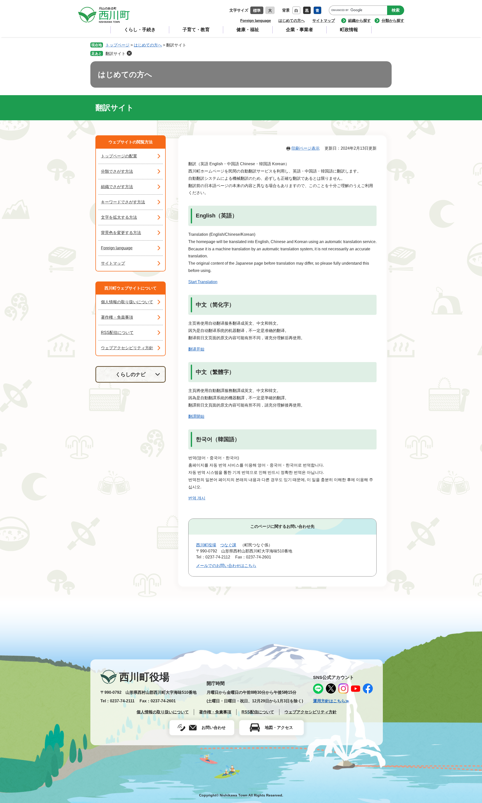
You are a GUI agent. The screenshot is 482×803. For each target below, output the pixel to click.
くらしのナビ (130, 374)
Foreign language (255, 20)
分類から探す (393, 20)
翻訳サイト (115, 53)
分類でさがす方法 (117, 171)
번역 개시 (196, 498)
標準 (257, 10)
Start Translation (202, 282)
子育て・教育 (196, 29)
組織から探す (359, 20)
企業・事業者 (299, 29)
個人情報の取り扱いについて (127, 302)
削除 (129, 53)
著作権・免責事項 (117, 317)
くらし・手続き (140, 29)
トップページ (117, 45)
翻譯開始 (196, 416)
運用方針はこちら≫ (331, 701)
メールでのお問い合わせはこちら (226, 565)
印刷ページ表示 (305, 148)
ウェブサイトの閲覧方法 (130, 142)
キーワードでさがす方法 (123, 202)
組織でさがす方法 (117, 187)
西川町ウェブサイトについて (130, 288)
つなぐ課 (228, 545)
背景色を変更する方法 (121, 233)
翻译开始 (196, 349)
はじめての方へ (291, 20)
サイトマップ (323, 20)
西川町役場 (206, 545)
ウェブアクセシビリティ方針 (127, 348)
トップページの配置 (119, 156)
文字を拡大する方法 (119, 217)
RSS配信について (117, 332)
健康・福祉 (247, 29)
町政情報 (349, 29)
